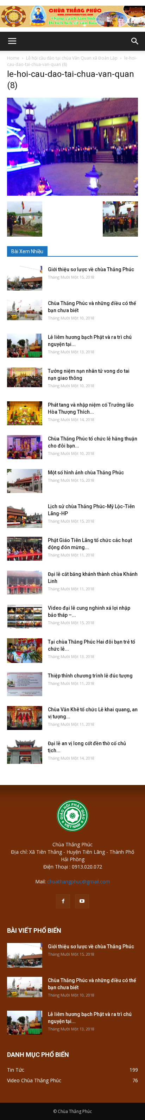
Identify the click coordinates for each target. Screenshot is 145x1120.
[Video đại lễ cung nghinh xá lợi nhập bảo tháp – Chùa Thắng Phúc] (24, 616)
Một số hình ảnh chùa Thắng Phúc (86, 472)
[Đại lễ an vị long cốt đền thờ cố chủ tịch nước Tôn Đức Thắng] (24, 752)
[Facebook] (63, 901)
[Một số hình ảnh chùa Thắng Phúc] (24, 481)
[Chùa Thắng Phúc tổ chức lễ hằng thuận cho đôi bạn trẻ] (24, 447)
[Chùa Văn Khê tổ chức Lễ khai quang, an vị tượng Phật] (24, 718)
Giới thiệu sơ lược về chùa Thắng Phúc (91, 269)
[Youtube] (82, 901)
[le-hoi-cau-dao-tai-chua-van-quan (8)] (72, 194)
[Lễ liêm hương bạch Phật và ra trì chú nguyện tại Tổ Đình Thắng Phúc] (24, 346)
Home (13, 58)
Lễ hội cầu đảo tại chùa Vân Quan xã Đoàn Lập (72, 58)
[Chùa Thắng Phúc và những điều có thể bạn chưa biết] (24, 310)
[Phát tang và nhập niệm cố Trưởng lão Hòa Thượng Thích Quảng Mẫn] (24, 413)
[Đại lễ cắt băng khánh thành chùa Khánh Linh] (24, 583)
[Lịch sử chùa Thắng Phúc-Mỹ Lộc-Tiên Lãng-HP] (24, 515)
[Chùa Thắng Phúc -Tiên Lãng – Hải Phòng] (72, 16)
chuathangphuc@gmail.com (78, 881)
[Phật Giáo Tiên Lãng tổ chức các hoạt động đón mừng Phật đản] (24, 549)
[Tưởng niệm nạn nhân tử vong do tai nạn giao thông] (24, 377)
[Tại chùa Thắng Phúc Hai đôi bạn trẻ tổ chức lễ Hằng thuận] (24, 650)
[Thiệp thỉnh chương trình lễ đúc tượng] (24, 684)
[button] (135, 41)
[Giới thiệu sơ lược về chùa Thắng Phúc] (24, 278)
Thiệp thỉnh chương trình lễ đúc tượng (90, 675)
